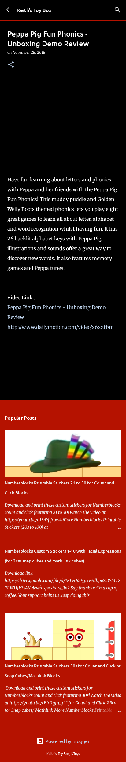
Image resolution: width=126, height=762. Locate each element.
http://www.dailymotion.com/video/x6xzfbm (60, 327)
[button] (11, 65)
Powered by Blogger (67, 741)
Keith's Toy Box (34, 9)
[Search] (117, 9)
